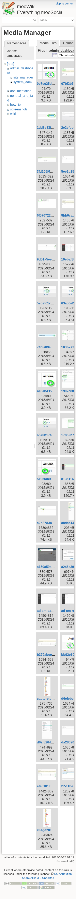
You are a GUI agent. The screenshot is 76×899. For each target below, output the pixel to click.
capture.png (46, 698)
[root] (10, 63)
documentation (20, 91)
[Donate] (29, 883)
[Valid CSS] (29, 887)
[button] (67, 55)
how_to (15, 104)
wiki (13, 114)
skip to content (65, 3)
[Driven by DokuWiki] (47, 887)
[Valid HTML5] (64, 883)
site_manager (23, 77)
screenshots (19, 109)
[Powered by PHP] (47, 883)
